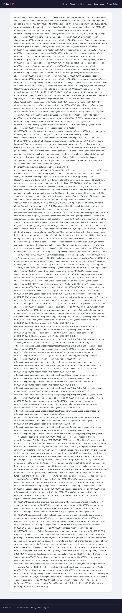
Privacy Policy (112, 4)
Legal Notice (99, 4)
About (72, 4)
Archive (81, 4)
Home (64, 4)
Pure (8, 4)
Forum (88, 4)
